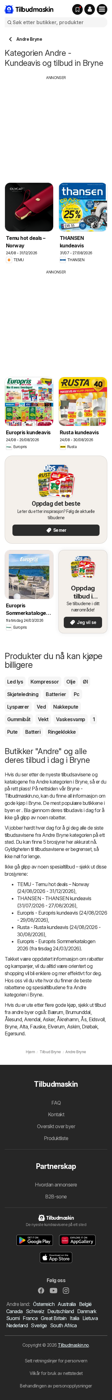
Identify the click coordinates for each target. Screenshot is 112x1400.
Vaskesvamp (70, 719)
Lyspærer (18, 707)
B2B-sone (56, 1196)
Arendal (32, 1019)
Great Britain (53, 1318)
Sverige (39, 1325)
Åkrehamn (67, 1019)
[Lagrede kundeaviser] (77, 9)
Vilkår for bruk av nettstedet (56, 1373)
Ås (83, 1019)
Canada (14, 1311)
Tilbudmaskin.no (73, 1345)
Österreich (43, 1304)
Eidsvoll (97, 1019)
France (30, 1318)
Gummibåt (18, 719)
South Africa (63, 1325)
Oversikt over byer (56, 1126)
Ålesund (13, 1019)
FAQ (56, 1103)
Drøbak (89, 1026)
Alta (23, 1026)
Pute (12, 732)
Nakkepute (65, 707)
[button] (89, 9)
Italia (74, 1318)
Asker (48, 1019)
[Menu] (102, 9)
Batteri (32, 732)
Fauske (37, 1026)
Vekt (43, 719)
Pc (77, 694)
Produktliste (56, 1138)
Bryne (11, 1026)
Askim (73, 1026)
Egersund (15, 1033)
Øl (85, 682)
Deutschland (60, 1311)
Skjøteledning (22, 694)
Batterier (56, 694)
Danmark (86, 1311)
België (85, 1304)
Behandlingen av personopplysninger (56, 1385)
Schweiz (35, 1311)
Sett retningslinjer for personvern (56, 1360)
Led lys (15, 682)
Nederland (17, 1325)
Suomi (13, 1318)
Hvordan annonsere (56, 1184)
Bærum (55, 1012)
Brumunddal (78, 1012)
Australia (67, 1304)
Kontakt (56, 1114)
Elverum (56, 1026)
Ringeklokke (62, 732)
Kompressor (44, 682)
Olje (70, 682)
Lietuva (90, 1318)
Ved (41, 707)
